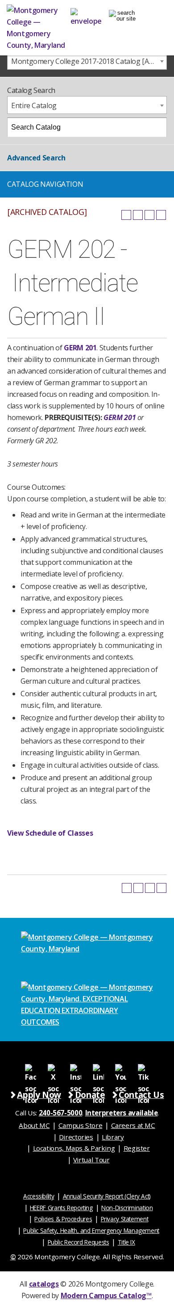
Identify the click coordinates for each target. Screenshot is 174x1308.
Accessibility (38, 1196)
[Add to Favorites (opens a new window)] (126, 215)
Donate (90, 1095)
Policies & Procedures (63, 1219)
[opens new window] (31, 1069)
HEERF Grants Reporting (61, 1207)
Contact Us (141, 1095)
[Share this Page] (138, 215)
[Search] (157, 127)
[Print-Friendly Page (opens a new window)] (149, 215)
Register (137, 1148)
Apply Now (39, 1095)
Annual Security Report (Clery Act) (107, 1196)
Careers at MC (133, 1125)
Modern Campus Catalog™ (106, 1295)
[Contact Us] (86, 15)
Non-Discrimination (127, 1207)
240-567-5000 (61, 1112)
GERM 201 (80, 348)
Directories (76, 1136)
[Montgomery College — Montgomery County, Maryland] (38, 27)
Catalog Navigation (45, 184)
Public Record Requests (78, 1242)
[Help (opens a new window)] (161, 215)
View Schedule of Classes (50, 833)
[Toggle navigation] (122, 16)
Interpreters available (121, 1112)
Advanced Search (36, 158)
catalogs (44, 1284)
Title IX (126, 1242)
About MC (34, 1125)
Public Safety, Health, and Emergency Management (91, 1230)
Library (113, 1136)
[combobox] (87, 61)
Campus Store (80, 1125)
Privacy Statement (125, 1219)
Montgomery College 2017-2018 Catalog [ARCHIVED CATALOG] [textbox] (88, 61)
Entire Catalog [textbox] (34, 105)
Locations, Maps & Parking (74, 1148)
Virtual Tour (91, 1159)
